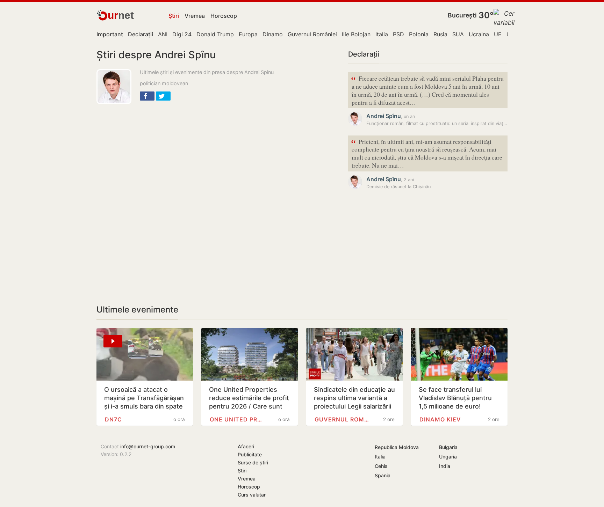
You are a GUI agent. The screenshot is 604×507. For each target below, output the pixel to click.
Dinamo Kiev (440, 419)
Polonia (419, 34)
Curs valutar (252, 495)
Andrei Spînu (383, 115)
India (444, 466)
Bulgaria (448, 447)
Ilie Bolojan (356, 34)
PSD (398, 34)
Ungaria (448, 457)
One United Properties (238, 419)
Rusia (440, 34)
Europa (248, 34)
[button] (147, 96)
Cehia (381, 466)
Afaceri (246, 446)
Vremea (195, 15)
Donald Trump (215, 34)
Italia (381, 34)
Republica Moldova (397, 447)
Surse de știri (253, 462)
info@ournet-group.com (147, 446)
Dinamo (273, 34)
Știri (173, 15)
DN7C (113, 419)
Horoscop (223, 15)
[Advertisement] (218, 160)
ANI (162, 34)
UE (498, 34)
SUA (458, 34)
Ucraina (479, 34)
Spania (382, 475)
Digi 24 (182, 34)
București (462, 15)
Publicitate (250, 454)
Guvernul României (312, 34)
